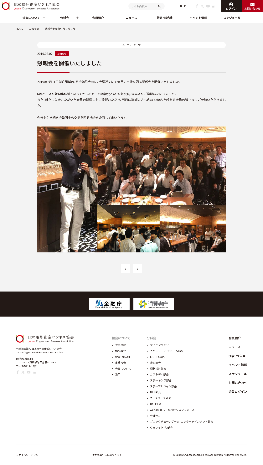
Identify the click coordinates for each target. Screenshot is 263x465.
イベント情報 (198, 18)
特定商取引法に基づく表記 (107, 455)
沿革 (118, 374)
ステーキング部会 (161, 380)
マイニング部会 (159, 345)
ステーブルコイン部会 (163, 386)
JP (184, 6)
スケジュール (231, 18)
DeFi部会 (155, 404)
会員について (123, 368)
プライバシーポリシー (28, 455)
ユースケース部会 (160, 398)
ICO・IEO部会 (158, 357)
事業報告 (120, 362)
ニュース (131, 18)
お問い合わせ (238, 382)
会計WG (155, 416)
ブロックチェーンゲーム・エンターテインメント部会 (181, 421)
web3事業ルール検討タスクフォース (172, 410)
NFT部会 (155, 392)
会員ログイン (238, 391)
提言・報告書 (165, 18)
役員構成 (120, 345)
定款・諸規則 (122, 357)
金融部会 (155, 362)
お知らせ (61, 53)
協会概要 (120, 351)
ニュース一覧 (134, 45)
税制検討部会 (158, 368)
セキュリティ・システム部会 (166, 351)
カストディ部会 (159, 374)
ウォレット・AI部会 (161, 427)
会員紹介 (98, 18)
